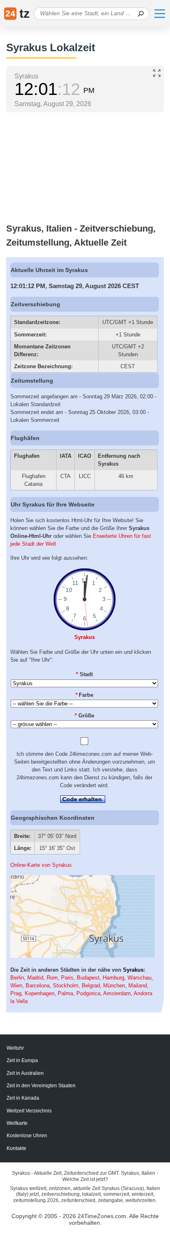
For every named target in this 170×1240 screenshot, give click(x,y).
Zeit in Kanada (23, 1098)
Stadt (84, 674)
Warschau (139, 978)
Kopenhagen (39, 993)
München (114, 985)
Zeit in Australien (25, 1073)
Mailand (137, 985)
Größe (84, 715)
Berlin (17, 978)
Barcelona (38, 985)
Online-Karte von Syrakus (41, 865)
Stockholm (65, 985)
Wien (16, 985)
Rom (52, 978)
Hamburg (113, 978)
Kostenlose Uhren (27, 1135)
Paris (67, 978)
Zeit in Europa (22, 1060)
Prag (15, 993)
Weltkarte (17, 1123)
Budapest (88, 978)
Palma (65, 993)
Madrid (35, 978)
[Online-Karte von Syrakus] (82, 956)
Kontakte (16, 1148)
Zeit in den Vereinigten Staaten (41, 1086)
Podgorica (88, 993)
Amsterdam (117, 993)
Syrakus (84, 637)
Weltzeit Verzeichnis (29, 1111)
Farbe (85, 695)
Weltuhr (15, 1048)
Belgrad (91, 985)
